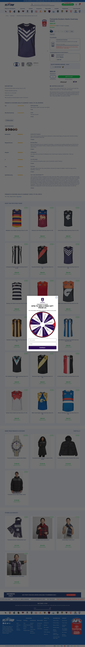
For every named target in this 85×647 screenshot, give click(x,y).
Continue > (42, 347)
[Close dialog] (56, 297)
